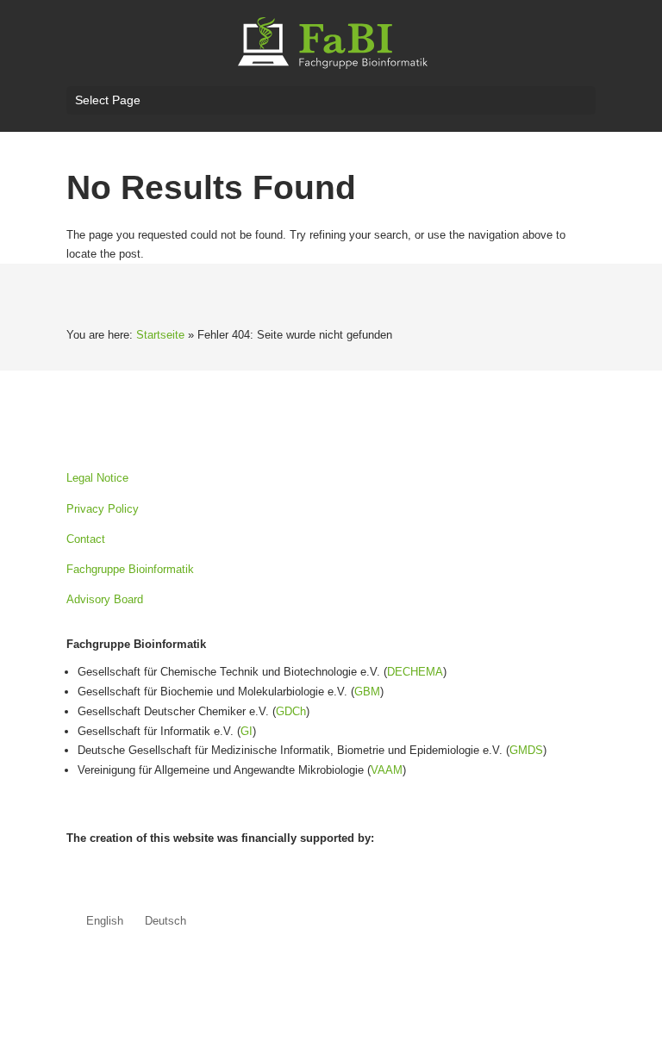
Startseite (160, 334)
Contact (85, 539)
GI (246, 731)
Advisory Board (104, 599)
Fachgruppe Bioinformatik (130, 569)
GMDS (526, 750)
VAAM (387, 769)
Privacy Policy (102, 508)
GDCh (291, 711)
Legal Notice (97, 477)
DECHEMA (415, 671)
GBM (367, 691)
